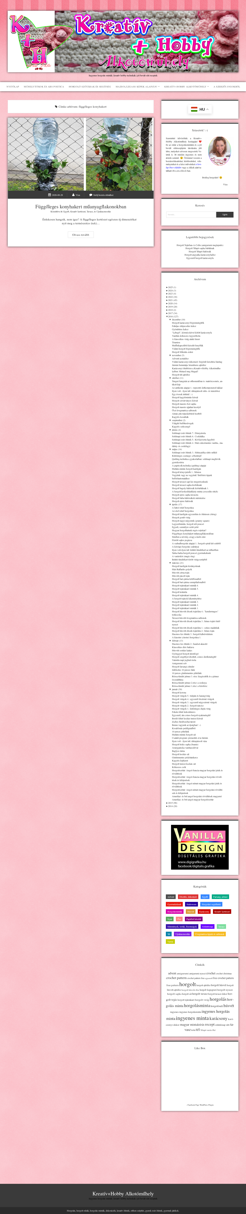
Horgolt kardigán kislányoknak (186, 566)
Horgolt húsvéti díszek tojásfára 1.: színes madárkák (195, 627)
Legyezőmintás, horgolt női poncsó (188, 523)
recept (209, 1024)
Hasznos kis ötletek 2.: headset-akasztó (189, 643)
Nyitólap (13, 86)
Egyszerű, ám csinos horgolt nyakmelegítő (191, 715)
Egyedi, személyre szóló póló (185, 526)
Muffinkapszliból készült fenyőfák (187, 345)
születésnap (220, 1024)
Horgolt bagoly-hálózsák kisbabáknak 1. (190, 488)
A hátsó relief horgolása (183, 507)
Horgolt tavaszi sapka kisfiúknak (187, 484)
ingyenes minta (192, 1017)
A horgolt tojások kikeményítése (186, 598)
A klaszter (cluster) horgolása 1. (186, 637)
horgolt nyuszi (225, 989)
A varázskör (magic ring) (183, 556)
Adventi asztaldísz (180, 358)
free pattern (172, 985)
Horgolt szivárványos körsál (185, 400)
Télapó (203, 1030)
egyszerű (208, 978)
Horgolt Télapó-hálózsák (200, 251)
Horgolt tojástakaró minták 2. (185, 604)
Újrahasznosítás (103, 211)
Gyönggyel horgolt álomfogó (185, 653)
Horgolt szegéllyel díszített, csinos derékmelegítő (194, 656)
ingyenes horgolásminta (190, 1011)
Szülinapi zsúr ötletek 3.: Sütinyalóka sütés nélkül (194, 452)
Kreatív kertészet (78, 211)
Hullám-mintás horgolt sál (184, 734)
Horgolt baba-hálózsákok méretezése (188, 497)
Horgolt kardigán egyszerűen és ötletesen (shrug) (194, 514)
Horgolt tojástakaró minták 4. (185, 595)
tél (198, 1029)
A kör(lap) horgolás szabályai (185, 546)
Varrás (170, 941)
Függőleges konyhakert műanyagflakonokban (81, 154)
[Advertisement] (199, 1142)
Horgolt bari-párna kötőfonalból (186, 578)
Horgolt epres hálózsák (182, 501)
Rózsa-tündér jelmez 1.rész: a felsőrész (189, 685)
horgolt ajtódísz (203, 985)
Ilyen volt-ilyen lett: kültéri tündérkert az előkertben (195, 549)
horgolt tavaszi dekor (217, 993)
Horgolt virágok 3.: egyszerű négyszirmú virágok (194, 702)
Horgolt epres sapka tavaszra (185, 494)
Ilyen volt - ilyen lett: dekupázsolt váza (189, 741)
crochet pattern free (195, 978)
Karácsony (204, 911)
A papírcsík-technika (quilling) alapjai (189, 465)
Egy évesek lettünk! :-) (182, 394)
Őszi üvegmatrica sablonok (184, 410)
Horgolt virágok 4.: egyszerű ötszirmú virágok (193, 698)
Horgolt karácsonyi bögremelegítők (188, 322)
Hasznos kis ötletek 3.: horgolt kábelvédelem (192, 634)
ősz (213, 1030)
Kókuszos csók (179, 767)
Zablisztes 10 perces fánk (183, 669)
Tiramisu (176, 342)
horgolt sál (187, 993)
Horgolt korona (179, 692)
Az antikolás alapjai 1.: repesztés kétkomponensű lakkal (197, 387)
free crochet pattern (223, 978)
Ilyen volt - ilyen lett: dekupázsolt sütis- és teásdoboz (196, 390)
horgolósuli (217, 1006)
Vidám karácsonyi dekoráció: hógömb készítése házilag (197, 361)
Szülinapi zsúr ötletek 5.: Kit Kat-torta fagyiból (193, 439)
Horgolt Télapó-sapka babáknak (199, 248)
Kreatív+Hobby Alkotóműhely (185, 86)
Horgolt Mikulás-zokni (182, 351)
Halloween (191, 904)
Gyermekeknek (174, 904)
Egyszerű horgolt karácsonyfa (200, 257)
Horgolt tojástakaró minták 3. (185, 601)
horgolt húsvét (218, 985)
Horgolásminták (174, 911)
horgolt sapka (174, 993)
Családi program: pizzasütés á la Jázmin (190, 737)
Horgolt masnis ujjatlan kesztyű (186, 407)
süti (228, 1024)
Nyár (169, 919)
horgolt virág (202, 999)
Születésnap (207, 926)
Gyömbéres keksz (180, 329)
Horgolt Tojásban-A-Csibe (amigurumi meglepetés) (200, 245)
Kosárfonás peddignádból (183, 728)
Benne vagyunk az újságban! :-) (186, 724)
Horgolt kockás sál (180, 754)
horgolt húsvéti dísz (190, 989)
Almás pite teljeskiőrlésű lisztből (186, 413)
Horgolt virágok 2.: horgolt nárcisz (188, 705)
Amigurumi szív (179, 663)
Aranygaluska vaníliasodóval (185, 747)
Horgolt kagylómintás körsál (185, 397)
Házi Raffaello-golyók (182, 569)
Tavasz (90, 211)
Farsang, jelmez (220, 896)
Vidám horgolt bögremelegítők (186, 348)
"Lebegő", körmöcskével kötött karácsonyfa (192, 332)
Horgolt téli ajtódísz (181, 374)
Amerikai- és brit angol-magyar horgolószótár (193, 799)
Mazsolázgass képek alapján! (136, 86)
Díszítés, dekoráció (188, 896)
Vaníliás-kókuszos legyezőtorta (186, 335)
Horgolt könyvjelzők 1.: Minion (186, 472)
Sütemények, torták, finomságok (182, 926)
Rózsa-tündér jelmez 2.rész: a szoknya (189, 682)
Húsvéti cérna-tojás (180, 572)
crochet (210, 973)
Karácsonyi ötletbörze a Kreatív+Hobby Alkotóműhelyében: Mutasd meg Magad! (196, 370)
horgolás (218, 999)
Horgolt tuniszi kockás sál (184, 763)
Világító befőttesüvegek (183, 423)
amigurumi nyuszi (197, 973)
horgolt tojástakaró (186, 999)
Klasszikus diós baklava (183, 647)
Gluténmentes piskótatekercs (185, 757)
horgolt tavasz (200, 993)
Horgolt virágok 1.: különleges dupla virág (191, 708)
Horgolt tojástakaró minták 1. (185, 608)
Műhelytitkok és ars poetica (44, 86)
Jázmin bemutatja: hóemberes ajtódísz (189, 364)
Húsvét (190, 911)
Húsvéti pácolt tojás (181, 575)
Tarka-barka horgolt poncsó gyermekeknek (191, 552)
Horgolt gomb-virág (181, 517)
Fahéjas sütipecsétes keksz (184, 325)
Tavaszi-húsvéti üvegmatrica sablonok (189, 617)
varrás (209, 1030)
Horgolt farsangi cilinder (183, 666)
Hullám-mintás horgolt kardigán (186, 468)
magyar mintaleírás (192, 1024)
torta (193, 1030)
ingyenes (174, 1012)
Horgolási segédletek (211, 904)
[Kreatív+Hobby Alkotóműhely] (123, 70)
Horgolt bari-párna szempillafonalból (188, 582)
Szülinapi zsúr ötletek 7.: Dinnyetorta (189, 433)
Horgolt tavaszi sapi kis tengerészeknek (190, 481)
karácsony (218, 1018)
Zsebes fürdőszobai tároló (183, 721)
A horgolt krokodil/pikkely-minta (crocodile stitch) (195, 491)
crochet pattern (176, 977)
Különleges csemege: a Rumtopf (186, 455)
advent (172, 973)
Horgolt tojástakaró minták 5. (185, 588)
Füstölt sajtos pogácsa (182, 540)
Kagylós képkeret (180, 760)
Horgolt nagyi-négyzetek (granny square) (190, 520)
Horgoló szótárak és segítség (90, 86)
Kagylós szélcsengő (181, 426)
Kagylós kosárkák (180, 416)
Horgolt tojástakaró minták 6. (185, 585)
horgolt (187, 984)
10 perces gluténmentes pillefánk (187, 673)
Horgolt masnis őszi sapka (184, 403)
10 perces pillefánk (180, 731)
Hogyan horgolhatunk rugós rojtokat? (189, 530)
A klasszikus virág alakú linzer (186, 339)
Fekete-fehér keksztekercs (183, 711)
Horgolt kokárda (179, 591)
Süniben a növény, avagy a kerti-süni (188, 536)
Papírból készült (193, 919)
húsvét (229, 1005)
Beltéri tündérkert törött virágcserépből (189, 559)
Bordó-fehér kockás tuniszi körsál (187, 718)
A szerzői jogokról (227, 86)
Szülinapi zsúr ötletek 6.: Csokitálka (188, 436)
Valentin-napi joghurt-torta (184, 659)
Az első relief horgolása (183, 510)
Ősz (179, 919)
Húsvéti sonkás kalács (182, 650)
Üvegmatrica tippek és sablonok (209, 934)
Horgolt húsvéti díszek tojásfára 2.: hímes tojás (193, 630)
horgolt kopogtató (208, 989)
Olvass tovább (83, 235)
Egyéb (66, 211)
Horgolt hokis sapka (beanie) (185, 744)
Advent (170, 896)
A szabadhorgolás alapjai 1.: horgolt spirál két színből (196, 543)
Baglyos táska (178, 750)
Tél (168, 934)
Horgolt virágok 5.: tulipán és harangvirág (191, 695)
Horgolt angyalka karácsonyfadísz (199, 254)
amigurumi (183, 973)
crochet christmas (224, 973)
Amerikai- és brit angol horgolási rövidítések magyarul (197, 796)
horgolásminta (197, 1005)
